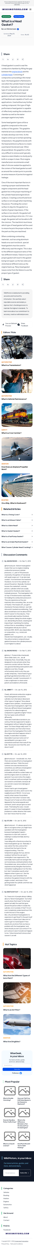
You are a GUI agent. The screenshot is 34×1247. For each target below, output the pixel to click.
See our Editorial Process (11, 324)
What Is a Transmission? (11, 365)
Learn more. (17, 4)
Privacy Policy (5, 1244)
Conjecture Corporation (21, 1241)
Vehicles (6, 1192)
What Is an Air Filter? (11, 1010)
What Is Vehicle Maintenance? (14, 399)
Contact (6, 1220)
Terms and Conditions (16, 1244)
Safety (4, 430)
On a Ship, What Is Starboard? (14, 503)
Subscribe (17, 1069)
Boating (5, 500)
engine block (17, 71)
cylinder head (7, 74)
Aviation (5, 464)
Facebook (7, 1230)
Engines (6, 1201)
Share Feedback (24, 324)
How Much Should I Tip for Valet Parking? (24, 1145)
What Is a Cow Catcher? (12, 433)
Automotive (7, 362)
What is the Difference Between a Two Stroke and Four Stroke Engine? (23, 1123)
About (5, 1217)
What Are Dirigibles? (11, 1041)
